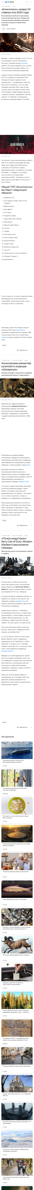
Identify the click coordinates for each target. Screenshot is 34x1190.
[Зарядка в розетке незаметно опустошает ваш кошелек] (17, 977)
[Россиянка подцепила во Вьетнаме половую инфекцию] (17, 782)
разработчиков (23, 481)
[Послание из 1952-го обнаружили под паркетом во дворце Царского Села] (17, 1032)
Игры (26, 360)
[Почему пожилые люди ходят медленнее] (17, 1060)
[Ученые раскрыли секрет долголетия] (17, 866)
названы (4, 337)
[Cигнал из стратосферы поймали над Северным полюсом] (17, 1144)
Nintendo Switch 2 (7, 651)
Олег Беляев (11, 29)
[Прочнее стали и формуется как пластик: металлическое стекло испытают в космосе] (17, 921)
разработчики (20, 601)
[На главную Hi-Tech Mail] (10, 2)
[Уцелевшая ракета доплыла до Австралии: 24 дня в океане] (17, 755)
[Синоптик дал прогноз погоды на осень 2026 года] (17, 1171)
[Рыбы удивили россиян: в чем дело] (17, 893)
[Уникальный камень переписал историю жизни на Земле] (17, 838)
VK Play (20, 360)
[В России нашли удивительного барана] (17, 949)
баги (28, 465)
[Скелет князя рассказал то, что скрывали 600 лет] (17, 1088)
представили (20, 330)
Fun (14, 6)
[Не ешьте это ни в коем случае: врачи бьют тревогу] (17, 810)
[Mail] (6, 2)
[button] (17, 42)
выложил (24, 63)
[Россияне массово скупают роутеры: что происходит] (17, 1116)
